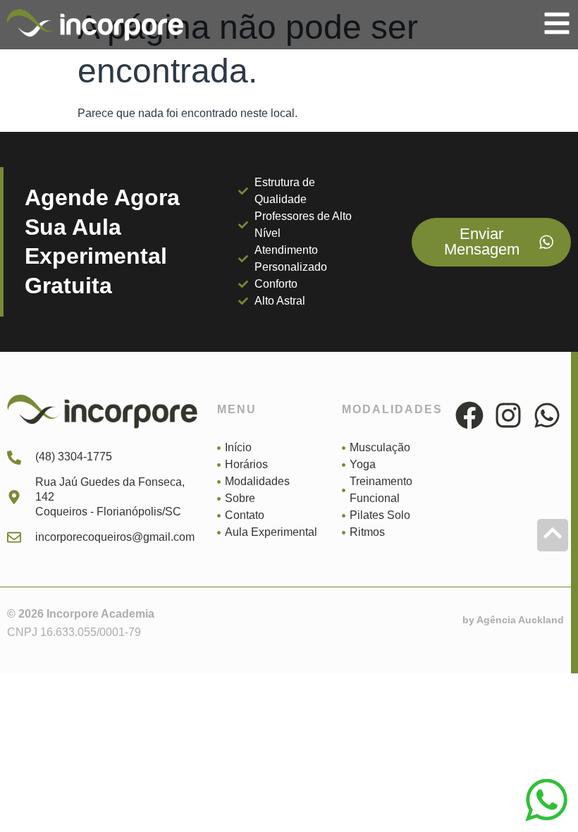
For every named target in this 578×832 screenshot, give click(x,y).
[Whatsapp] (547, 415)
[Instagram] (508, 415)
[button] (557, 23)
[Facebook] (469, 415)
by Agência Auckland (513, 619)
